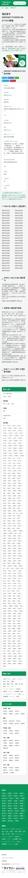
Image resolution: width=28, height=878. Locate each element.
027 (14, 498)
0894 (4, 631)
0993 (20, 661)
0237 (9, 481)
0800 (9, 396)
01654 (5, 456)
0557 (19, 546)
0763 (13, 581)
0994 (4, 663)
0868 (4, 621)
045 (18, 518)
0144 (9, 438)
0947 (14, 638)
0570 (4, 418)
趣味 (13, 681)
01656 (16, 456)
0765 (18, 581)
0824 (9, 598)
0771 (9, 586)
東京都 (5, 721)
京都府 (5, 745)
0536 (19, 536)
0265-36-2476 (19, 220)
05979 (10, 566)
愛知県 (11, 740)
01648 (15, 453)
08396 (16, 606)
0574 (4, 556)
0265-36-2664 (19, 210)
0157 (4, 448)
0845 (4, 608)
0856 (19, 613)
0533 (14, 536)
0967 (9, 648)
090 (13, 404)
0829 (4, 601)
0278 (19, 501)
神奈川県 (11, 721)
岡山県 (17, 755)
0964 (13, 646)
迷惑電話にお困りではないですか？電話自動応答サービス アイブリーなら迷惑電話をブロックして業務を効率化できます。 (14, 197)
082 (14, 596)
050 (4, 411)
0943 (19, 636)
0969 (19, 648)
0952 (18, 641)
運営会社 (4, 855)
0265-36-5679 (6, 228)
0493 (18, 528)
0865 (9, 618)
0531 (4, 536)
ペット (14, 694)
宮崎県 (17, 770)
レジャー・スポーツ (8, 689)
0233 (13, 478)
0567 (19, 551)
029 (14, 508)
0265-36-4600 (6, 223)
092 (9, 633)
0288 (4, 508)
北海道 (5, 711)
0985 (9, 658)
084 (21, 606)
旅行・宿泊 (6, 681)
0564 (4, 551)
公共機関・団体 (18, 691)
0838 (19, 603)
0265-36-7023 (19, 213)
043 (14, 516)
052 (15, 533)
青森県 (11, 711)
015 (20, 441)
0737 (14, 571)
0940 (9, 636)
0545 (9, 541)
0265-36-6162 (6, 268)
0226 (14, 476)
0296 (19, 511)
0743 (19, 573)
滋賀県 (11, 745)
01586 (15, 448)
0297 (4, 513)
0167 (9, 458)
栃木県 (17, 723)
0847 (14, 608)
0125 (18, 425)
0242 (14, 483)
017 (14, 458)
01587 (20, 448)
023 (9, 478)
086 (19, 616)
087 (14, 621)
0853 (4, 613)
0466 (4, 523)
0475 (4, 526)
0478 (14, 526)
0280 (13, 503)
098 (19, 653)
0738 (19, 571)
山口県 (11, 758)
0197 (19, 471)
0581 (18, 558)
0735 (4, 571)
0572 (14, 553)
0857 (4, 616)
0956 (14, 643)
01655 (10, 456)
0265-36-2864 (6, 260)
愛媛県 (11, 760)
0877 (4, 623)
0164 (10, 453)
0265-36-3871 (19, 228)
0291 (18, 508)
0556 (14, 546)
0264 (4, 496)
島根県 (11, 755)
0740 (9, 573)
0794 (4, 593)
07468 (20, 576)
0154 (14, 443)
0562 (14, 548)
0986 (14, 658)
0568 (4, 553)
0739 (4, 573)
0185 (14, 466)
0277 (14, 501)
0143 (4, 438)
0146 (10, 441)
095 (9, 641)
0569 (9, 553)
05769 (20, 556)
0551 (13, 543)
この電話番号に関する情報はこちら (12, 193)
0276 (9, 501)
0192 (18, 468)
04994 (20, 531)
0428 (9, 516)
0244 (4, 486)
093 (18, 633)
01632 (15, 451)
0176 (19, 461)
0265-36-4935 (6, 270)
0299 (9, 513)
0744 (4, 576)
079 (8, 591)
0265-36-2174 (8, 95)
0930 (4, 636)
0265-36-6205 (19, 218)
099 (4, 661)
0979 (14, 653)
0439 (9, 518)
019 (9, 468)
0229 (4, 478)
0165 (20, 453)
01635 (5, 453)
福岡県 (5, 767)
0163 (9, 451)
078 (4, 591)
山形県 (17, 714)
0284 (9, 506)
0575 (9, 556)
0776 (9, 588)
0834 (18, 601)
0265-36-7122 (6, 265)
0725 (17, 568)
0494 (4, 531)
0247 (14, 486)
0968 (14, 648)
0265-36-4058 (6, 215)
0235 (4, 481)
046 (4, 521)
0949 (4, 641)
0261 (13, 493)
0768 (14, 583)
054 (19, 538)
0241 (9, 483)
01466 (15, 441)
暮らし (20, 694)
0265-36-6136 (6, 225)
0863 (4, 618)
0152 (4, 443)
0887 (19, 626)
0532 (9, 536)
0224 (4, 476)
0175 (14, 461)
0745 (9, 576)
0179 (9, 463)
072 (8, 568)
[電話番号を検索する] (15, 3)
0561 (9, 548)
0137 (14, 430)
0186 (19, 466)
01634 (20, 451)
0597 (4, 566)
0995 (9, 663)
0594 (8, 563)
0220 (13, 473)
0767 (9, 583)
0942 (14, 636)
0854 (9, 613)
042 (21, 513)
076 (4, 581)
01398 (16, 435)
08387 (5, 606)
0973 (13, 651)
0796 (14, 593)
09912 (9, 661)
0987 (19, 658)
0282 (18, 503)
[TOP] (2, 7)
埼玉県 (18, 721)
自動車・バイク (7, 691)
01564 (20, 446)
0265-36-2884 (19, 225)
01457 (5, 441)
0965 (18, 646)
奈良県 (17, 745)
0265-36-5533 (6, 220)
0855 (14, 613)
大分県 (11, 770)
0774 (4, 588)
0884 (9, 626)
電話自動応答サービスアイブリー (11, 864)
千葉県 (5, 723)
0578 (9, 558)
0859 (14, 616)
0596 (18, 563)
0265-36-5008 (6, 258)
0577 (4, 558)
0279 (4, 503)
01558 (10, 446)
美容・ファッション (8, 686)
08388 (10, 606)
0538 (9, 538)
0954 (4, 643)
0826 (14, 598)
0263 (18, 493)
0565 (9, 551)
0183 (4, 466)
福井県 (17, 733)
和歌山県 (5, 748)
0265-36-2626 (19, 223)
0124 (13, 425)
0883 (4, 626)
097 (4, 651)
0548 (19, 541)
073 (22, 568)
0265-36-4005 (19, 250)
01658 (22, 456)
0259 (19, 491)
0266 (14, 496)
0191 (13, 468)
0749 (14, 578)
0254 (13, 488)
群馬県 (23, 723)
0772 (14, 586)
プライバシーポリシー (8, 858)
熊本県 (5, 770)
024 (19, 481)
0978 (9, 653)
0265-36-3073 (6, 245)
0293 (4, 511)
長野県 (11, 731)
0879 (9, 623)
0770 (4, 586)
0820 (18, 596)
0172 (18, 458)
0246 (9, 486)
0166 (4, 458)
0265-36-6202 (6, 243)
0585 (9, 561)
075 (19, 578)
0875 (18, 621)
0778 (14, 588)
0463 (13, 521)
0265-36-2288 (19, 215)
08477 (20, 608)
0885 (14, 626)
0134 (20, 428)
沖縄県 (12, 772)
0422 (4, 516)
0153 (9, 443)
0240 (4, 483)
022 (9, 473)
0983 (20, 656)
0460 (8, 521)
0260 (8, 493)
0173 (4, 461)
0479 (19, 526)
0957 (19, 643)
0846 (9, 608)
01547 (20, 443)
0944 (4, 638)
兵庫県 (17, 743)
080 (8, 404)
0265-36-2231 (19, 263)
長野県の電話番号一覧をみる (10, 362)
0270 (18, 498)
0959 (4, 646)
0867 (19, 618)
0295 (14, 511)
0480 (8, 528)
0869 (9, 621)
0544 (4, 541)
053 (20, 533)
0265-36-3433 (19, 255)
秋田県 (11, 714)
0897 (19, 631)
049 (13, 528)
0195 (14, 471)
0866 (14, 618)
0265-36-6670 (6, 263)
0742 (14, 573)
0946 (9, 638)
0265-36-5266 (6, 248)
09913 (15, 661)
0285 (14, 506)
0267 (19, 496)
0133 (15, 428)
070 (4, 404)
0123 (8, 425)
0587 (19, 561)
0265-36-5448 (6, 240)
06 (4, 568)
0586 (14, 561)
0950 (13, 641)
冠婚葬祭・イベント (8, 696)
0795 (9, 593)
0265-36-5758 (19, 233)
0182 (18, 463)
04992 (15, 531)
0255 (18, 488)
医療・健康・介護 (8, 684)
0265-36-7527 (19, 230)
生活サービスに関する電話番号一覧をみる (14, 380)
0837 (14, 603)
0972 (8, 651)
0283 (4, 506)
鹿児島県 (5, 772)
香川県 (5, 760)
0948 (19, 638)
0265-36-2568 (6, 230)
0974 (18, 651)
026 (4, 493)
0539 (14, 538)
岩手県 (17, 711)
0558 (4, 548)
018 (14, 463)
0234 (18, 478)
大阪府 (11, 743)
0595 (13, 563)
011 (4, 425)
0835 (4, 603)
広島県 (5, 758)
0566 (14, 551)
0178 (4, 463)
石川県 (11, 733)
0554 (4, 546)
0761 (8, 581)
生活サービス (7, 130)
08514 (15, 611)
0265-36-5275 (19, 238)
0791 (18, 591)
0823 (4, 598)
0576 (14, 556)
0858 (9, 616)
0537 (4, 538)
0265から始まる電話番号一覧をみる (12, 301)
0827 (19, 598)
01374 (5, 433)
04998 (10, 533)
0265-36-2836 (6, 253)
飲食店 (18, 689)
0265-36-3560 (19, 248)
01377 (10, 433)
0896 (14, 631)
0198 (4, 473)
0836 (9, 603)
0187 (4, 468)
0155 (4, 446)
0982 (15, 656)
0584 (4, 561)
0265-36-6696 (19, 240)
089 (9, 628)
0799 (9, 596)
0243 (19, 483)
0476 (9, 526)
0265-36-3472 (19, 260)
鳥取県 (5, 755)
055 (4, 543)
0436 (18, 516)
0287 (19, 506)
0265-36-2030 (19, 265)
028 (9, 503)
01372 (20, 430)
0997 (4, 666)
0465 (18, 521)
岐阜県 (17, 740)
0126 (4, 428)
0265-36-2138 (19, 253)
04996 (5, 533)
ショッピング (7, 694)
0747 (4, 578)
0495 (9, 531)
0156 (15, 446)
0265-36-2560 (19, 268)
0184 (9, 466)
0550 (8, 543)
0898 (4, 633)
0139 (20, 433)
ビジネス (19, 679)
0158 (9, 448)
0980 (4, 656)
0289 (9, 508)
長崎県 (17, 767)
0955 (9, 643)
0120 (4, 396)
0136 (9, 430)
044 (14, 518)
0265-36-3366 (19, 258)
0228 (19, 476)
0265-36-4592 (19, 235)
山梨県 (5, 731)
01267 (10, 428)
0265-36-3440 (6, 238)
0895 (9, 631)
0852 (20, 611)
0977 (4, 653)
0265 (9, 496)
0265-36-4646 (6, 218)
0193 (4, 471)
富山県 (5, 733)
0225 (9, 476)
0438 (4, 518)
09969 (20, 663)
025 (4, 488)
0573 (19, 553)
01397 (10, 435)
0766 (4, 583)
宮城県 (5, 714)
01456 (20, 438)
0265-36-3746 (6, 235)
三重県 (5, 743)
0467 (9, 523)
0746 (14, 576)
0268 (4, 498)
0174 (9, 461)
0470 (18, 523)
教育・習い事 (19, 684)
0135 (4, 430)
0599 (20, 566)
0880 (18, 623)
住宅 (14, 679)
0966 (4, 648)
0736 (9, 571)
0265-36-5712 (19, 245)
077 (19, 583)
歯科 (17, 696)
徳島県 (17, 758)
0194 (9, 471)
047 (14, 523)
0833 (13, 601)
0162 (4, 451)
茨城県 (11, 723)
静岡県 (5, 740)
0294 (9, 511)
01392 (5, 435)
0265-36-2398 (6, 250)
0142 (21, 435)
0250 (8, 488)
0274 (4, 501)
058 (14, 558)
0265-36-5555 (6, 213)
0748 (9, 578)
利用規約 (4, 861)
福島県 (23, 714)
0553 (18, 543)
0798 (4, 596)
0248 (19, 486)
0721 (12, 568)
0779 (19, 588)
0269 (9, 498)
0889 (4, 628)
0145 (14, 438)
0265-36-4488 (6, 255)
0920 (13, 633)
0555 (9, 546)
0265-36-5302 (6, 233)
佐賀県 (11, 767)
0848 (4, 611)
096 (9, 646)
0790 (13, 591)
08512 (10, 611)
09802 (10, 656)
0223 (18, 473)
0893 (18, 628)
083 (9, 601)
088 (14, 623)
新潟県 (17, 731)
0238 (14, 481)
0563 (19, 548)
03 (13, 513)
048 (4, 528)
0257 (9, 491)
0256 (4, 491)
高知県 (17, 760)
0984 (4, 658)
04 (17, 513)
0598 (15, 566)
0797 (19, 593)
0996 (14, 663)
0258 (14, 491)
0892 (13, 628)
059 (4, 563)
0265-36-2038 (19, 243)
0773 (19, 586)
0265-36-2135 (6, 210)
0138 (15, 433)
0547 (14, 541)
